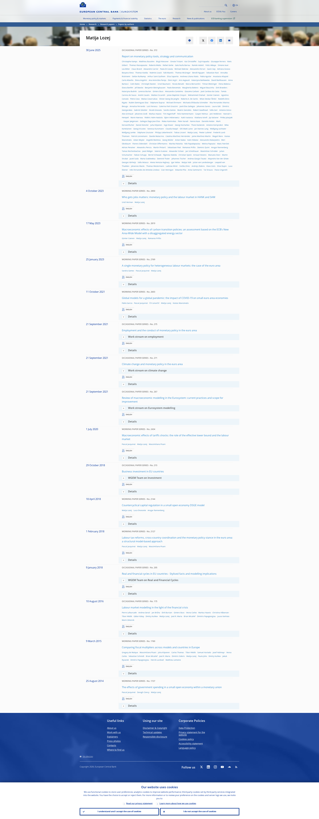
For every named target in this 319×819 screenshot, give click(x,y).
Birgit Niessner (162, 62)
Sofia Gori (214, 110)
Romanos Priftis (189, 147)
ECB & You (220, 12)
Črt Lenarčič (154, 303)
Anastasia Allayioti (220, 76)
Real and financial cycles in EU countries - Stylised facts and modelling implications (169, 574)
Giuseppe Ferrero (218, 62)
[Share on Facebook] (212, 40)
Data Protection (187, 728)
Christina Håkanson (220, 613)
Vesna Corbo (191, 613)
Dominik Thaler (163, 159)
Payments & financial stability (125, 19)
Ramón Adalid (198, 65)
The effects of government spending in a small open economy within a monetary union (172, 687)
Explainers (112, 737)
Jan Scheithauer (192, 151)
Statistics (148, 19)
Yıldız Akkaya (210, 65)
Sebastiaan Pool (174, 147)
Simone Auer (223, 65)
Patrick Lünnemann (139, 136)
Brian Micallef (189, 616)
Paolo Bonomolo (174, 88)
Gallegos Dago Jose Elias (150, 121)
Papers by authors (126, 24)
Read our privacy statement (139, 804)
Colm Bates (135, 84)
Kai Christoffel (190, 62)
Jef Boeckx (139, 88)
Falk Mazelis (168, 73)
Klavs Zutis (210, 166)
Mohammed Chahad (196, 95)
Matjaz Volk (186, 162)
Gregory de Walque (130, 652)
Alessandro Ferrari (197, 69)
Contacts (111, 746)
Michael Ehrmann (173, 103)
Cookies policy (186, 739)
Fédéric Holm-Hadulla (154, 118)
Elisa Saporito (172, 76)
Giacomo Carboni (192, 91)
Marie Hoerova (137, 118)
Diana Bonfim (127, 88)
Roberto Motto (155, 65)
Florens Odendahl (139, 144)
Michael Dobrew (181, 69)
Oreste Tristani (176, 62)
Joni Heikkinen (216, 114)
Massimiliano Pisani (157, 444)
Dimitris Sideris (178, 656)
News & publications (195, 19)
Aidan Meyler (139, 140)
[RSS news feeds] (236, 767)
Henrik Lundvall (157, 660)
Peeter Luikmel (205, 133)
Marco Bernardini (193, 84)
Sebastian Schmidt (136, 656)
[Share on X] (203, 40)
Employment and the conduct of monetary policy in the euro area (159, 330)
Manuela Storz (214, 155)
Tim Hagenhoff (169, 114)
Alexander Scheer (176, 151)
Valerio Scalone (161, 151)
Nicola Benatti (178, 84)
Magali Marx (217, 136)
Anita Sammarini (195, 170)
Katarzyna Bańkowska (201, 80)
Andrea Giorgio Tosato (197, 159)
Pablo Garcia (127, 303)
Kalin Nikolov (192, 140)
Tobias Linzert (180, 133)
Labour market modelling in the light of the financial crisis (155, 608)
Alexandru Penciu (144, 147)
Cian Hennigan (167, 170)
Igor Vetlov (175, 162)
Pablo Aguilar (205, 76)
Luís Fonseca (152, 106)
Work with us (114, 732)
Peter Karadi (183, 121)
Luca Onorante (140, 510)
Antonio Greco (225, 110)
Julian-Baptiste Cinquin (176, 95)
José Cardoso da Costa (210, 91)
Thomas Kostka (141, 73)
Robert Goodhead (200, 110)
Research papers (107, 24)
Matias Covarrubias (149, 99)
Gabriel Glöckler (140, 110)
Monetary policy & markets (94, 19)
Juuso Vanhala (223, 616)
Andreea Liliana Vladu (189, 76)
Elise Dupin (222, 166)
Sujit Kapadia (203, 62)
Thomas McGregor (183, 73)
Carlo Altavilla (127, 80)
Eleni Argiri (172, 80)
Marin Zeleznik (128, 620)
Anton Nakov (180, 140)
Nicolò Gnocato (155, 110)
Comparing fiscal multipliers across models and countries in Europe (161, 647)
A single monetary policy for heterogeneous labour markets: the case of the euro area (171, 266)
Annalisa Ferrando (137, 106)
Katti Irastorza (187, 118)
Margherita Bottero (190, 88)
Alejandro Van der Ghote (218, 159)
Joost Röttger (147, 151)
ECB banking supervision (221, 19)
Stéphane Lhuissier (145, 133)
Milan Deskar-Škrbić (208, 99)
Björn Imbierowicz (171, 118)
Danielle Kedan (208, 121)
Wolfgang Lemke (129, 133)
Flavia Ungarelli (221, 170)
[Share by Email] (229, 40)
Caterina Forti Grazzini (168, 106)
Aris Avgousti (184, 80)
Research (176, 19)
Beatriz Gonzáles (184, 110)
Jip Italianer (214, 118)
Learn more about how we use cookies (178, 804)
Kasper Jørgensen (131, 121)
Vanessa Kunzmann (155, 129)
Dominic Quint (203, 147)
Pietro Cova (135, 99)
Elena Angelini (141, 80)
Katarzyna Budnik (129, 91)
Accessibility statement (191, 744)
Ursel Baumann (164, 84)
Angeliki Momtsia (153, 140)
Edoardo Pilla (180, 170)
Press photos (114, 741)
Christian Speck (185, 155)
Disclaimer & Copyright (155, 728)
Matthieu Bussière (146, 62)
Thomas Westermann (155, 166)
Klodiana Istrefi (201, 118)
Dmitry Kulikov (152, 616)
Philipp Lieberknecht (163, 133)
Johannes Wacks (138, 166)
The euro (162, 19)
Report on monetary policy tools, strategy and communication (157, 56)
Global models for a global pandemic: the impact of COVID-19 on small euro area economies (175, 298)
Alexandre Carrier (151, 69)
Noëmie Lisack (156, 73)
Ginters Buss (158, 91)
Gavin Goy (211, 69)
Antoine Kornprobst (214, 125)
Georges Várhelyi (129, 162)
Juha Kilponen (156, 125)
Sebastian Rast (212, 73)
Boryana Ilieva (128, 73)
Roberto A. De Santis (189, 99)
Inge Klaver (168, 125)
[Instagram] (215, 767)
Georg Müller (167, 140)
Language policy (187, 748)
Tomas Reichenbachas (131, 151)
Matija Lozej (193, 133)
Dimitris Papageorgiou (206, 616)
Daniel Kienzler (142, 125)
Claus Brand (137, 69)
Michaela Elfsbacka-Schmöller (195, 103)
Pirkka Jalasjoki (226, 118)
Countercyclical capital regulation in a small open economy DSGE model (163, 505)
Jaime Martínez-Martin (201, 136)
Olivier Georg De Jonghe (169, 99)
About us (207, 12)
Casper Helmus (201, 114)
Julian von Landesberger (203, 162)
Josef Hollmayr (219, 652)
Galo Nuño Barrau (182, 65)
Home (82, 24)
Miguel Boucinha (207, 88)
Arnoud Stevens (199, 155)
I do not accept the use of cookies (199, 812)
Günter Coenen (213, 95)
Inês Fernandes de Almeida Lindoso (144, 170)
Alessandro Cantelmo (174, 91)
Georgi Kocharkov (182, 125)
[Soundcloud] (229, 767)
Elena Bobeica (224, 84)
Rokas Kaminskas (169, 121)
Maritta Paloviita (176, 144)
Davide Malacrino (156, 136)
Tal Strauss (208, 170)
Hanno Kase (195, 121)
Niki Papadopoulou (192, 144)
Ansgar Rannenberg (219, 147)
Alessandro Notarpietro (210, 140)
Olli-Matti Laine (186, 129)
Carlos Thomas (177, 652)
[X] (201, 767)
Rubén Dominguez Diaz (138, 103)
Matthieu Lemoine (173, 660)
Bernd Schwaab (154, 155)
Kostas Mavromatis (181, 303)
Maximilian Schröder (209, 151)
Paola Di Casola (166, 69)
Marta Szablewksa (147, 159)
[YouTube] (222, 767)
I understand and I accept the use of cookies (119, 812)
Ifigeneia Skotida (170, 155)
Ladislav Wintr (172, 166)
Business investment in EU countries (143, 472)
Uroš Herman (127, 202)
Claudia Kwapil (172, 129)
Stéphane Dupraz (157, 103)
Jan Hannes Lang (201, 129)
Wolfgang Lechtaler (218, 129)
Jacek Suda (134, 159)
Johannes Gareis (203, 106)
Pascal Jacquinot (142, 271)
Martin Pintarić (159, 147)
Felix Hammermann (185, 114)
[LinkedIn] (208, 767)
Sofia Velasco (143, 162)
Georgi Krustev (139, 129)
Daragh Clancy (143, 692)
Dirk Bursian (167, 613)
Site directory (88, 756)
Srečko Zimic (184, 166)
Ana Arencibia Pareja (157, 80)
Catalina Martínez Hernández (178, 136)
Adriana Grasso (223, 69)
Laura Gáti (216, 106)
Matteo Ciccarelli (158, 95)
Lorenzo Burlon (144, 91)
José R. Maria (176, 616)
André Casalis (144, 95)
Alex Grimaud (127, 114)
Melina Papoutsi (208, 144)
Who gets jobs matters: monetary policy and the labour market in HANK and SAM (168, 197)
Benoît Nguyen (198, 73)
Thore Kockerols (198, 125)
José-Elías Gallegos (187, 106)
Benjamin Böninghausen (155, 88)
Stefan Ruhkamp (139, 76)
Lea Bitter (126, 69)
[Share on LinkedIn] (220, 40)
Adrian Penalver (128, 147)
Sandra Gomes (169, 110)
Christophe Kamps (129, 62)
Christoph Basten (148, 84)
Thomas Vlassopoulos (138, 65)
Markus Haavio (155, 114)
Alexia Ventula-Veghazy (159, 162)
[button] (230, 5)
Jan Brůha (156, 613)
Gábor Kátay (139, 616)
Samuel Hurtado (204, 652)
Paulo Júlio (202, 656)
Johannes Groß (141, 114)
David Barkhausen (219, 80)
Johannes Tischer (179, 159)
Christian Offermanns (158, 144)
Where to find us (115, 750)
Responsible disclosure (155, 737)
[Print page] (189, 40)
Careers (233, 12)
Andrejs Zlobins (198, 166)
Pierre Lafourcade (129, 613)
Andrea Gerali (144, 613)
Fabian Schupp (140, 155)
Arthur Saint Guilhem (156, 76)
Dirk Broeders (221, 88)
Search (226, 5)
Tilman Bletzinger (209, 84)
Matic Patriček (223, 144)
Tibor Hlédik (127, 616)
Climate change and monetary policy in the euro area (152, 364)
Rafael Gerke (168, 65)
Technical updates (152, 732)
